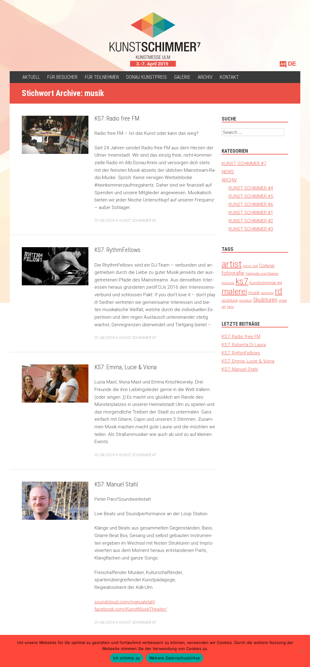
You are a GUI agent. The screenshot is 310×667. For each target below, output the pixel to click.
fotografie (233, 273)
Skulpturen (265, 299)
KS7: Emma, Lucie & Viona (125, 367)
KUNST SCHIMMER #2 (251, 221)
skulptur (245, 300)
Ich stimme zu (126, 657)
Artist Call (250, 266)
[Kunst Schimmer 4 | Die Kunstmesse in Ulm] (155, 39)
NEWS (228, 171)
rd (278, 291)
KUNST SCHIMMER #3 (251, 229)
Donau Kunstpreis (146, 77)
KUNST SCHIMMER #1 (251, 212)
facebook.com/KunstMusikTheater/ (130, 609)
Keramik (228, 283)
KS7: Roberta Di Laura (244, 344)
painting (267, 293)
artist (232, 264)
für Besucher (62, 77)
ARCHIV (205, 77)
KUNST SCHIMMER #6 (251, 204)
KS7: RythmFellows (117, 250)
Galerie (182, 77)
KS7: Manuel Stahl (116, 484)
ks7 (242, 281)
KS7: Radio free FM (117, 118)
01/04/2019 (104, 220)
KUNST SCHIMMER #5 (251, 196)
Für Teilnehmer (102, 77)
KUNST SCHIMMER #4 (251, 188)
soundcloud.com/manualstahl (124, 602)
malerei (234, 291)
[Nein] (302, 651)
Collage (267, 265)
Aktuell (31, 77)
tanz (230, 306)
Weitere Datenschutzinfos (174, 657)
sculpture (230, 300)
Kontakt (229, 77)
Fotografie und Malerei (262, 273)
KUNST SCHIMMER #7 (138, 220)
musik (254, 292)
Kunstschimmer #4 (265, 282)
